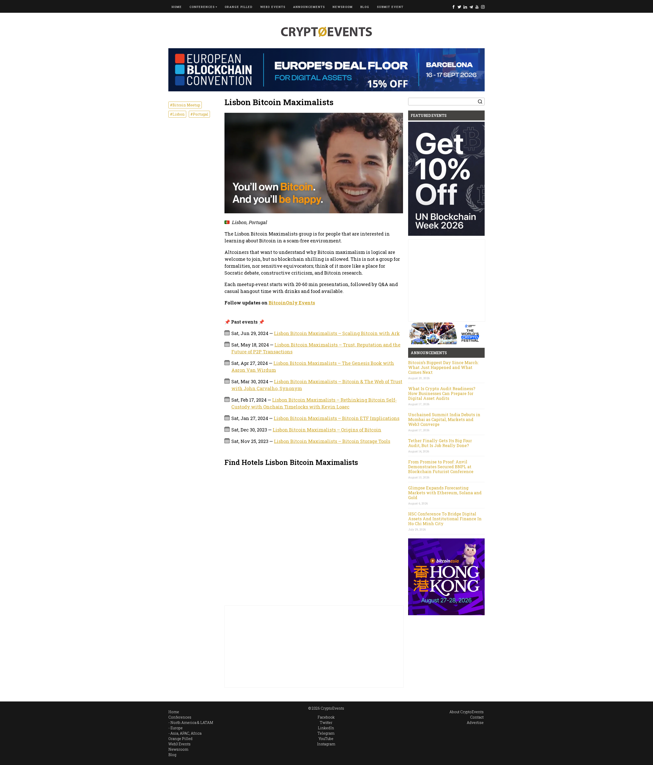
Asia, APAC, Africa (186, 733)
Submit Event (390, 7)
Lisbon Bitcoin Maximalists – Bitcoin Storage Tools (332, 441)
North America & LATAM (191, 722)
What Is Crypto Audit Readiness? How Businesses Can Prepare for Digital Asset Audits (441, 393)
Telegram (471, 6)
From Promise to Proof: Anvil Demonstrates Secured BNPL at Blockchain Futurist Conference (440, 466)
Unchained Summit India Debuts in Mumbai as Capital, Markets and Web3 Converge (444, 419)
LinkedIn (465, 6)
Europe (176, 727)
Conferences (202, 7)
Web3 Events (272, 7)
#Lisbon (177, 114)
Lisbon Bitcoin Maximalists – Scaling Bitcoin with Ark (337, 333)
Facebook (453, 6)
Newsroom (343, 7)
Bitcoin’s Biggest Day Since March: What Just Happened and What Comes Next (443, 367)
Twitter (459, 6)
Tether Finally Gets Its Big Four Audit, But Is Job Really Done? (440, 443)
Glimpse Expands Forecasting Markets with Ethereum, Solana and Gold (445, 492)
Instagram (483, 6)
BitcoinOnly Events (292, 303)
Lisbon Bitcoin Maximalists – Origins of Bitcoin (327, 430)
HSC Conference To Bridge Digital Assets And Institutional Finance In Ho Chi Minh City (445, 518)
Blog (364, 7)
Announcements (309, 7)
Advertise (475, 722)
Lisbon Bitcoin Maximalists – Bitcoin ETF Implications (336, 418)
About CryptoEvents (466, 711)
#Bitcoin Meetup (185, 105)
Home (177, 7)
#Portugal (199, 114)
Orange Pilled (239, 7)
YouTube (477, 6)
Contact (477, 717)
